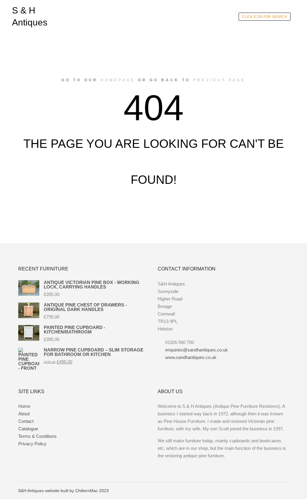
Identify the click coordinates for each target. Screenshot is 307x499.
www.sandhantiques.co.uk (190, 357)
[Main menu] (230, 16)
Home (24, 406)
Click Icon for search (264, 17)
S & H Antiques (29, 16)
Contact (26, 421)
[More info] (219, 16)
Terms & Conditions (37, 436)
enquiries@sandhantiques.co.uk (196, 349)
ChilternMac (87, 490)
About (24, 413)
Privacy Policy (32, 443)
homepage (117, 80)
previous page (219, 80)
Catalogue (28, 428)
